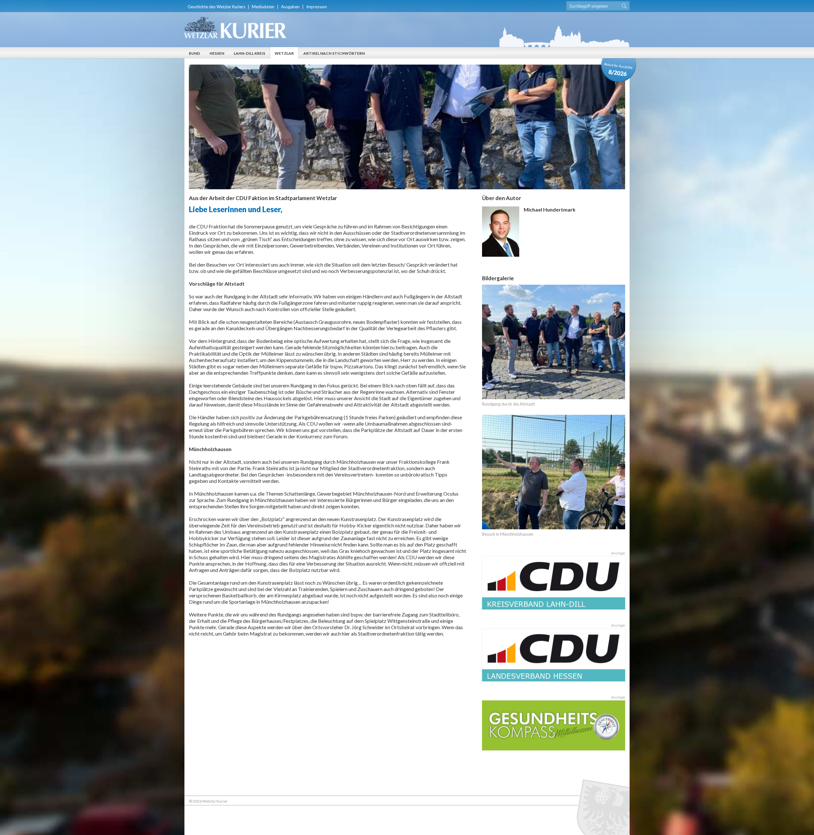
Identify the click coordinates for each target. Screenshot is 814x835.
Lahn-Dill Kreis (249, 53)
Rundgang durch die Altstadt (508, 404)
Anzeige (618, 553)
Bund (194, 53)
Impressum (316, 6)
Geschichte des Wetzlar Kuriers (216, 6)
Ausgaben (290, 6)
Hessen (217, 53)
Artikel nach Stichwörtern (334, 53)
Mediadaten (263, 6)
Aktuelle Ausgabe (618, 69)
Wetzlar (284, 53)
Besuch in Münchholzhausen (507, 534)
